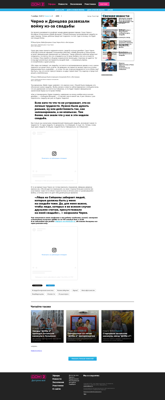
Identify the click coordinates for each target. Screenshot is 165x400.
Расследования (74, 380)
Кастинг (104, 4)
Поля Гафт (95, 16)
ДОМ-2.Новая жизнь (75, 10)
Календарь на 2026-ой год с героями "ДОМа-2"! (115, 45)
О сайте (56, 389)
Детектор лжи (74, 375)
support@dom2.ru (88, 386)
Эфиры (52, 4)
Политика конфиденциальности (92, 391)
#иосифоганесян (88, 290)
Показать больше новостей (83, 359)
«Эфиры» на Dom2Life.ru (65, 221)
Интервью (72, 382)
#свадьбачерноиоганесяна (43, 290)
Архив (110, 10)
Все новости (107, 58)
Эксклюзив (76, 4)
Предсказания (74, 379)
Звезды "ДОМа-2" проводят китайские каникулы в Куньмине (116, 23)
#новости (51, 294)
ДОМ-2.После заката (95, 10)
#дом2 (75, 290)
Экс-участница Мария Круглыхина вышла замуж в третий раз (117, 53)
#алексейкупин (63, 290)
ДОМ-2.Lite (59, 10)
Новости (63, 4)
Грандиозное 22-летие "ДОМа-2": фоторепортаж (114, 30)
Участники (90, 4)
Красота (71, 377)
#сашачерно (64, 294)
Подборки (72, 384)
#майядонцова (38, 294)
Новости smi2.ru (36, 351)
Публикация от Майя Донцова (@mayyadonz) (47, 180)
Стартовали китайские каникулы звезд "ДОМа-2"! (116, 38)
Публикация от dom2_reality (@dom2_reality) (47, 277)
